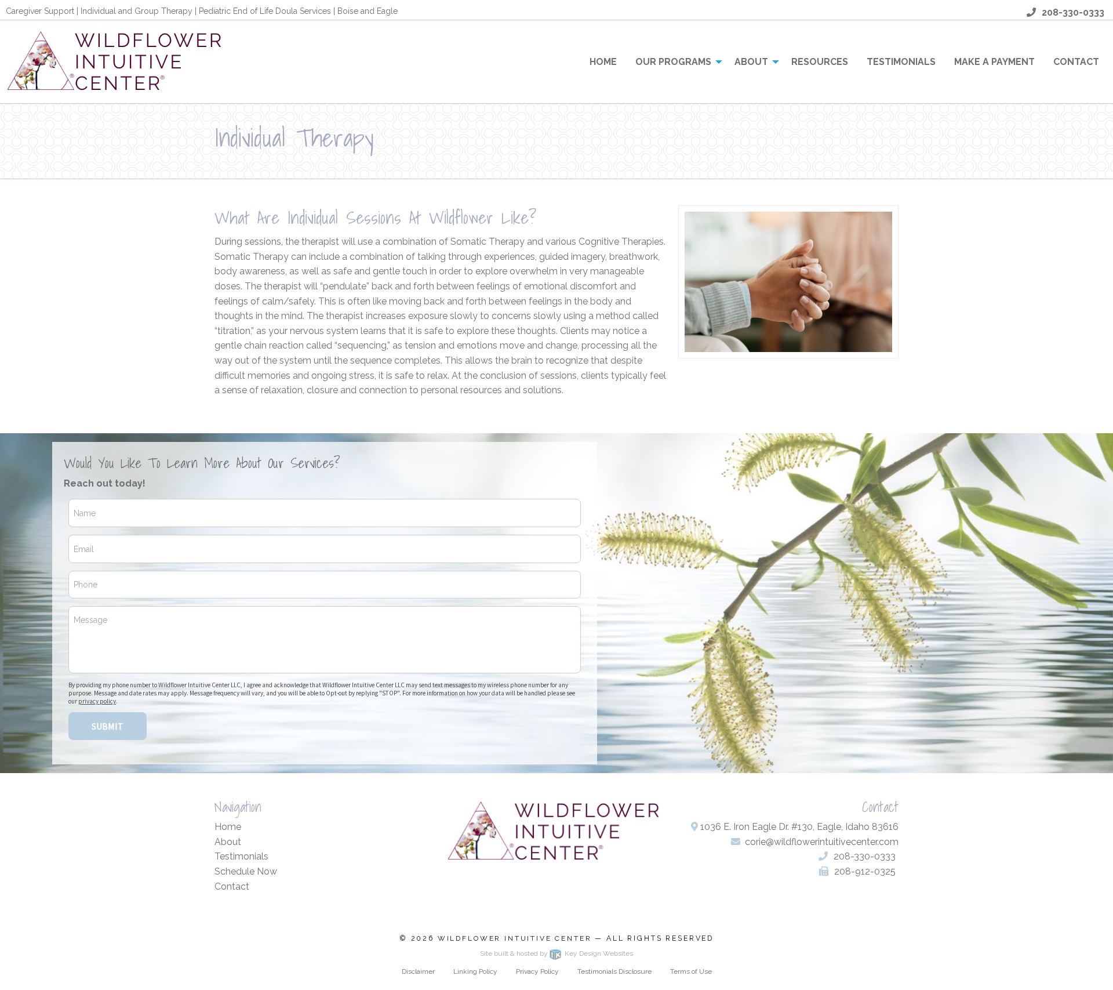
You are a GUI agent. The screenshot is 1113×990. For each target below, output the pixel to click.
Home (603, 61)
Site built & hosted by (556, 953)
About (751, 61)
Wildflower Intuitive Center (515, 938)
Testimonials (901, 61)
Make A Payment (994, 61)
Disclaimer (418, 971)
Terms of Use (691, 971)
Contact (1076, 61)
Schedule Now (245, 871)
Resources (819, 61)
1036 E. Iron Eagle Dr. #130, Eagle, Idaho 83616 (798, 826)
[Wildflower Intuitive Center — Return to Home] (117, 61)
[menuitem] (603, 61)
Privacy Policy (537, 971)
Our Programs (673, 61)
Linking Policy (475, 971)
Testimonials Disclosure (614, 971)
